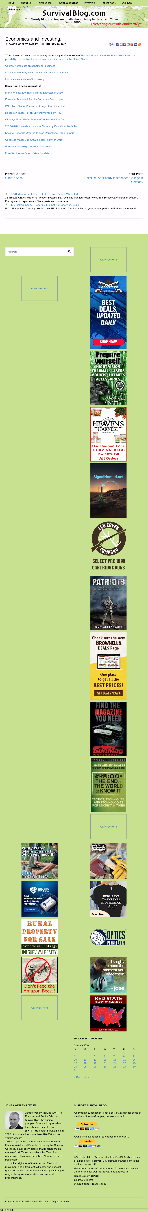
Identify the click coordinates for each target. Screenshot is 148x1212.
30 (134, 1066)
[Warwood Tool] (108, 861)
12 (95, 1059)
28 (114, 1066)
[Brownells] (108, 666)
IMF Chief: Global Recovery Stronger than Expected (35, 106)
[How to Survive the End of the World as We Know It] (108, 785)
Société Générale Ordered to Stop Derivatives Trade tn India (39, 132)
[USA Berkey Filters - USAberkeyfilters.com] (39, 861)
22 (124, 1063)
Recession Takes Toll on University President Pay (33, 112)
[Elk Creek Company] (108, 547)
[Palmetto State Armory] (108, 312)
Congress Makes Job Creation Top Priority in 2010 (34, 139)
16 (134, 1059)
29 (124, 1066)
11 (85, 1059)
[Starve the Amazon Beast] (39, 975)
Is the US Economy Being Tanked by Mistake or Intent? (36, 72)
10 (75, 1059)
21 (114, 1063)
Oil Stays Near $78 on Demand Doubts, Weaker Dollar (36, 119)
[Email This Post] (113, 44)
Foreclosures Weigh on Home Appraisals (28, 146)
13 (105, 1059)
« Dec (77, 1077)
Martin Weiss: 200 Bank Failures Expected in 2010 (34, 92)
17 (75, 1063)
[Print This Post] (110, 44)
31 (75, 1070)
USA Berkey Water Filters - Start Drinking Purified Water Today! (43, 194)
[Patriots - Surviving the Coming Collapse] (108, 603)
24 (75, 1066)
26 (95, 1066)
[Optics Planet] (108, 937)
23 (134, 1063)
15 (124, 1059)
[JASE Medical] (108, 975)
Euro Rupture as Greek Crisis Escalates (28, 153)
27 (105, 1066)
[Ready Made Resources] (108, 378)
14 (114, 1059)
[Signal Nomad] (108, 490)
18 (85, 1063)
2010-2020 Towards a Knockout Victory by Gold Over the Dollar (41, 126)
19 (95, 1063)
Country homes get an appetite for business (30, 65)
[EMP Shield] (39, 899)
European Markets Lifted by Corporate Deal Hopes (34, 99)
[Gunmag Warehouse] (108, 729)
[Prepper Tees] (108, 899)
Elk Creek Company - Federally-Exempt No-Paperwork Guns (42, 204)
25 (85, 1066)
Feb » (86, 1077)
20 (105, 1063)
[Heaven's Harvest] (108, 434)
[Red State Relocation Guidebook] (108, 1013)
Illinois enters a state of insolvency (24, 79)
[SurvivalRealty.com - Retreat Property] (39, 937)
